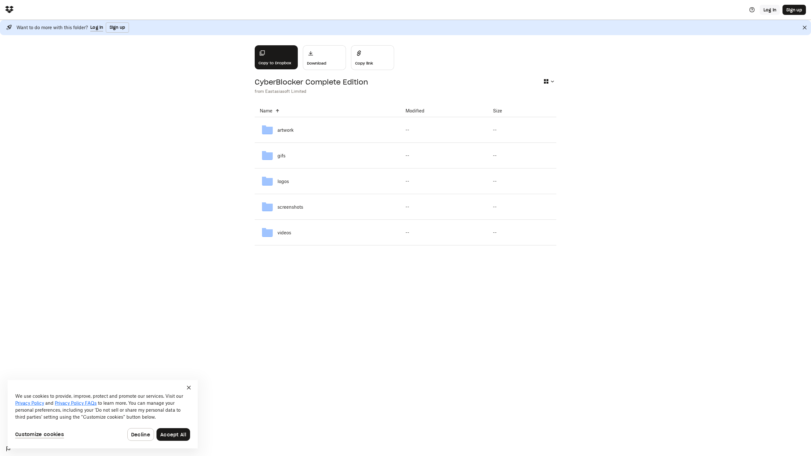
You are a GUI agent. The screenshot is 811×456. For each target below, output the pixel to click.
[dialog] (103, 414)
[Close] (805, 27)
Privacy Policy (29, 403)
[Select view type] (548, 81)
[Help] (752, 10)
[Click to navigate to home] (9, 10)
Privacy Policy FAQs (76, 403)
